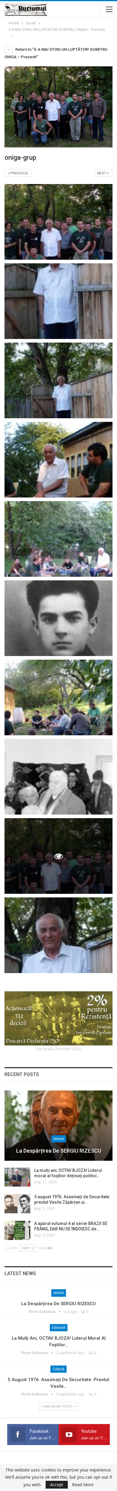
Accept (56, 1484)
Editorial (58, 1328)
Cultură (58, 1369)
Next (102, 173)
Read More (83, 1485)
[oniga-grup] (58, 222)
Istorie (58, 1139)
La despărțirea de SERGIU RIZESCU (58, 1151)
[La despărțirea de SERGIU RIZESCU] (58, 1125)
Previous (19, 173)
